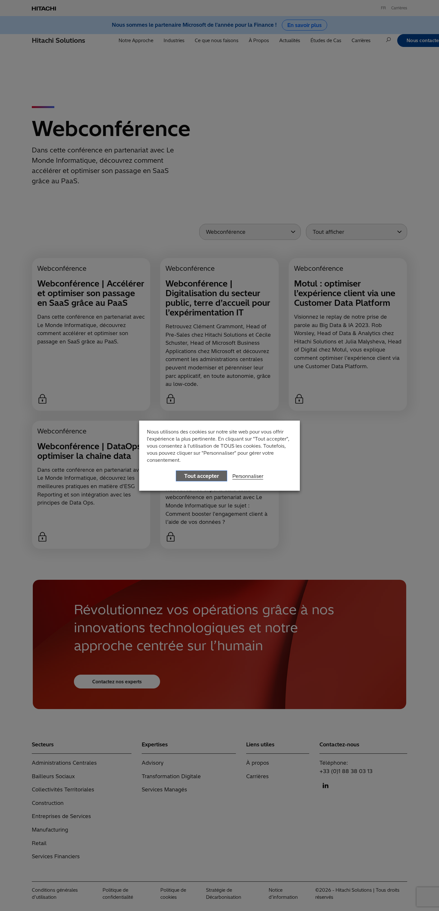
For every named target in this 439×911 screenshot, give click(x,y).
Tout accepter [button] (201, 476)
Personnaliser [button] (247, 476)
